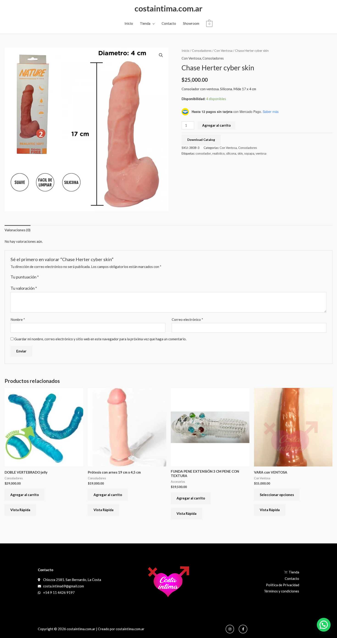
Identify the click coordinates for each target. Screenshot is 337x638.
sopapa (249, 153)
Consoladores (202, 50)
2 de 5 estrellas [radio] (48, 277)
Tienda (145, 23)
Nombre (18, 319)
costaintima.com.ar (168, 8)
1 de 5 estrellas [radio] (43, 277)
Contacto (169, 23)
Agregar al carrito (216, 125)
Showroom (191, 23)
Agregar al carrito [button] (24, 495)
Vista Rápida (20, 510)
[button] (161, 55)
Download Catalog (201, 140)
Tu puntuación (25, 276)
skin (240, 153)
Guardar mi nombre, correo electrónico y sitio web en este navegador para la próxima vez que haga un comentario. (100, 339)
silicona (231, 153)
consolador (203, 153)
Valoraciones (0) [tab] (17, 230)
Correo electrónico (187, 319)
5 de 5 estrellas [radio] (62, 277)
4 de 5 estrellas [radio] (57, 277)
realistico (218, 153)
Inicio (128, 23)
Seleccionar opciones (277, 495)
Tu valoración (24, 288)
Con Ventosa (223, 50)
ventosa (261, 153)
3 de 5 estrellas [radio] (52, 277)
